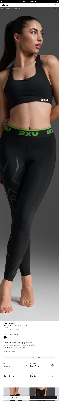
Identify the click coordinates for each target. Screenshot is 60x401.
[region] (29, 164)
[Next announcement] (57, 1)
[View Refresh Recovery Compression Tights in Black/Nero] (5, 337)
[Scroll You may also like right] (54, 385)
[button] (52, 5)
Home (2, 8)
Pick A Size (15, 397)
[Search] (46, 5)
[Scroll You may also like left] (52, 385)
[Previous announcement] (1, 1)
